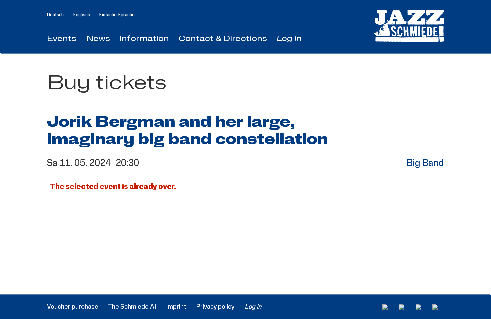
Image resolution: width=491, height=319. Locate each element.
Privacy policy (215, 306)
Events (61, 39)
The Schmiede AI (132, 306)
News (98, 39)
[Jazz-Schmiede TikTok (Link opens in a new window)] (438, 307)
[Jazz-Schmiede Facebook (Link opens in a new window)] (388, 307)
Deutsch (55, 14)
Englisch (81, 14)
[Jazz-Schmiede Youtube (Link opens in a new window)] (421, 307)
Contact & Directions (223, 39)
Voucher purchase (72, 306)
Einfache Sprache (117, 14)
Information (144, 39)
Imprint (176, 306)
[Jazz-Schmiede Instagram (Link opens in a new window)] (405, 307)
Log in (289, 39)
